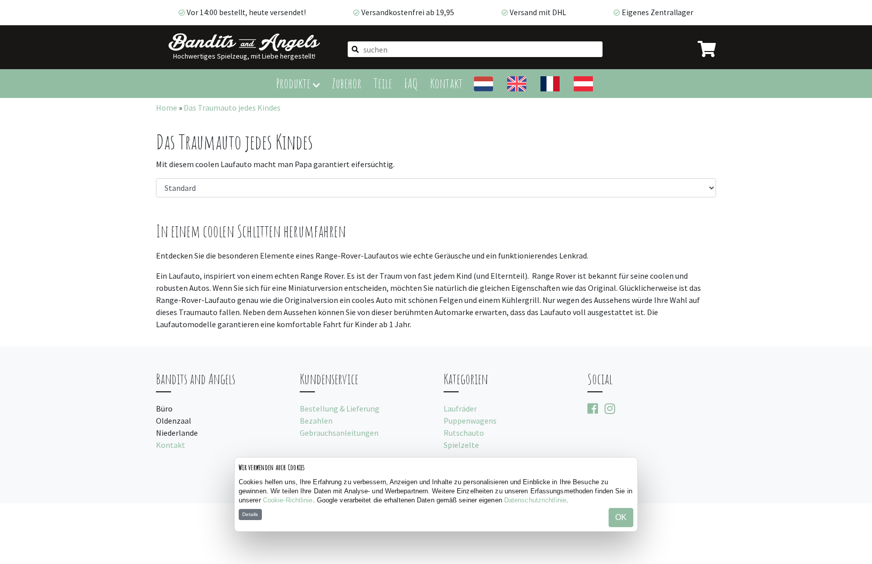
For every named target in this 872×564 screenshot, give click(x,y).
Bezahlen (316, 421)
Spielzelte (461, 445)
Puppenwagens (470, 421)
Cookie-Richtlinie (288, 500)
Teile (382, 83)
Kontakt (446, 83)
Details (250, 514)
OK (621, 517)
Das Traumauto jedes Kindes (232, 107)
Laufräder (460, 408)
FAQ (411, 83)
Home (166, 107)
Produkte (294, 83)
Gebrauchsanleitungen (339, 433)
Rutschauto (464, 433)
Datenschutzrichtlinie (535, 500)
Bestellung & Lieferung (339, 408)
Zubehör (346, 83)
